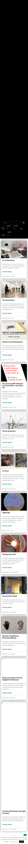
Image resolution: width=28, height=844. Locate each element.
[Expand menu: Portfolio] (14, 228)
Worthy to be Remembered (12, 342)
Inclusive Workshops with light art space (14, 812)
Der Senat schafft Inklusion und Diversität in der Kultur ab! (12, 386)
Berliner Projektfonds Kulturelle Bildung (10, 637)
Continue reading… (7, 271)
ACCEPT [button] (21, 841)
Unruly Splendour (9, 431)
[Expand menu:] (8, 235)
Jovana (15, 829)
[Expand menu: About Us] (7, 228)
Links (21, 228)
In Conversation (8, 260)
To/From (5, 471)
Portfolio (16, 225)
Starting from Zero (9, 554)
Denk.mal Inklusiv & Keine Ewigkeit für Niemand (12, 679)
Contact (3, 235)
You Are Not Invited (9, 596)
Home (3, 228)
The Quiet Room (8, 300)
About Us (9, 225)
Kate (14, 276)
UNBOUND (6, 513)
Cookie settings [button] (13, 841)
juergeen (16, 572)
